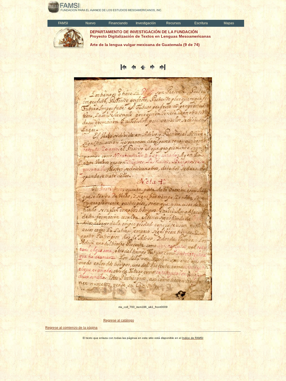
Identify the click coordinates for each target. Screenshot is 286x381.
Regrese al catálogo (118, 320)
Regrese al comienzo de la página (71, 328)
